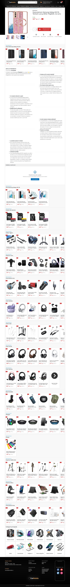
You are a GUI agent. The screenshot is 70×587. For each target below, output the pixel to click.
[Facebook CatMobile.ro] (58, 569)
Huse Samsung (26, 8)
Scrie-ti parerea (35, 179)
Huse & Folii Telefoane (14, 8)
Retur (30, 571)
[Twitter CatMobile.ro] (58, 572)
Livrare (30, 569)
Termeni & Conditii (45, 569)
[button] (64, 56)
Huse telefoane (21, 8)
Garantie (30, 570)
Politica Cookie (45, 571)
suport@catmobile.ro (9, 570)
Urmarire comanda (32, 563)
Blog (43, 563)
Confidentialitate (45, 570)
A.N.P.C (43, 572)
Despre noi (44, 562)
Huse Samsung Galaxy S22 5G (33, 8)
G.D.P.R (43, 573)
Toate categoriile (8, 8)
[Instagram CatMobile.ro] (61, 572)
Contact (30, 562)
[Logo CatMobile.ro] (11, 2)
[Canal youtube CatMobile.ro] (61, 569)
